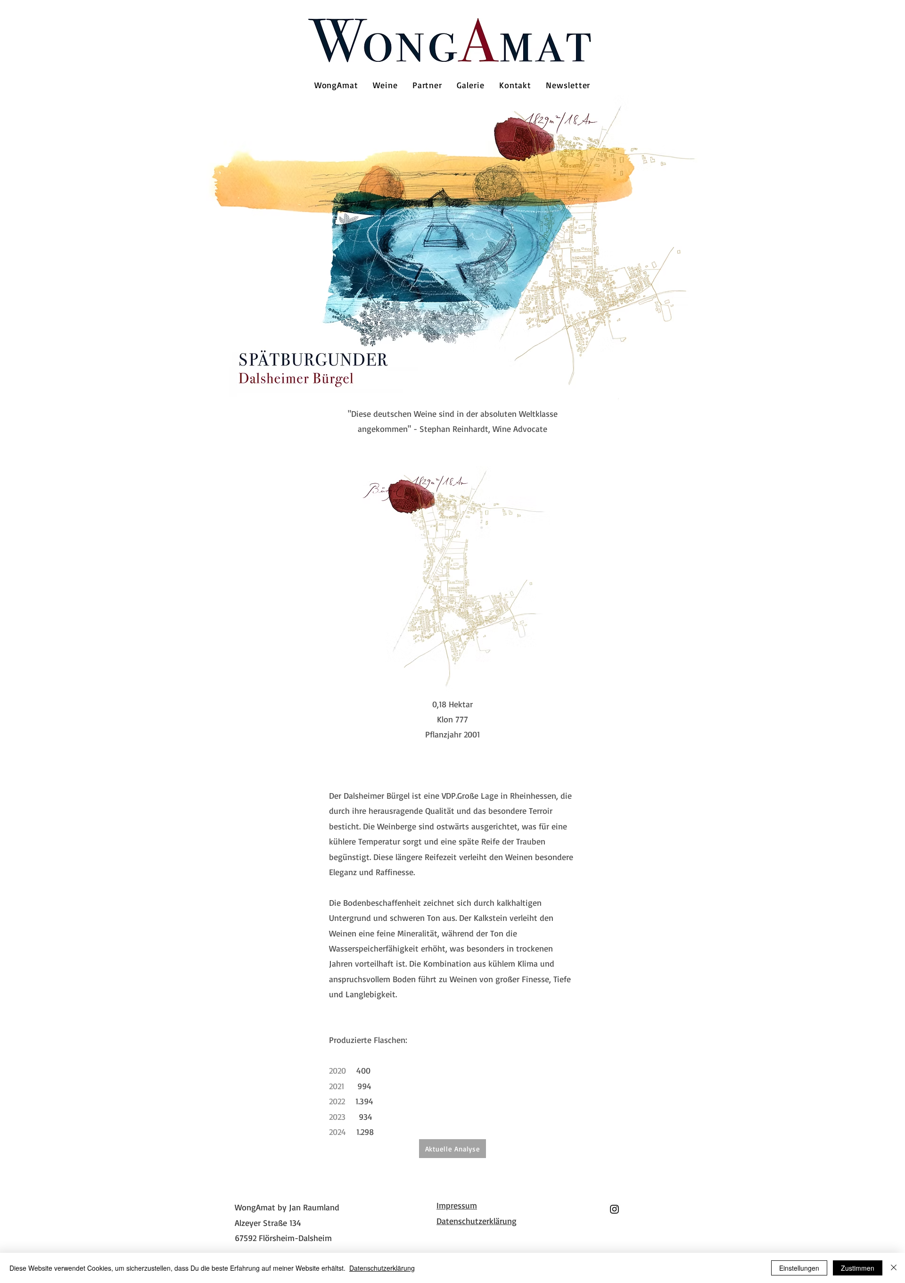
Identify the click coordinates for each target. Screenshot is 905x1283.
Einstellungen (799, 1268)
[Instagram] (614, 1209)
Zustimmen (857, 1268)
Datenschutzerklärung (476, 1221)
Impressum (456, 1205)
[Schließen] (893, 1267)
